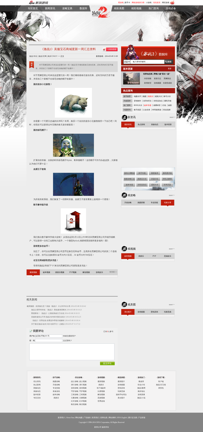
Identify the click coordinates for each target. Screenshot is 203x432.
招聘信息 (103, 418)
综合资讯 (37, 381)
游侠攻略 (74, 388)
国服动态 (37, 388)
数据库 (83, 8)
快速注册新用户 (69, 336)
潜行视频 (82, 385)
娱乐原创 (136, 28)
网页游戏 (165, 2)
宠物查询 (83, 24)
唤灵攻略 (74, 404)
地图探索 (67, 28)
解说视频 (136, 24)
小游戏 (148, 2)
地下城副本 (101, 388)
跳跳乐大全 (67, 24)
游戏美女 (119, 14)
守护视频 (82, 391)
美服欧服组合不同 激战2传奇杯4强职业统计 (48, 317)
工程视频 (82, 394)
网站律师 (112, 418)
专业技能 (56, 388)
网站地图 (78, 418)
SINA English (122, 418)
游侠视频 (82, 388)
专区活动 (37, 398)
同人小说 (154, 24)
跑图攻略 (56, 381)
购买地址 (154, 17)
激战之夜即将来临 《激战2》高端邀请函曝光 (48, 310)
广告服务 (87, 418)
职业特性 (83, 21)
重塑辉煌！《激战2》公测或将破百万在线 (47, 313)
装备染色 (56, 391)
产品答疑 (141, 418)
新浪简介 (61, 418)
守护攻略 (74, 391)
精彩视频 (136, 8)
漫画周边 (119, 28)
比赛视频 (101, 391)
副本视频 (136, 14)
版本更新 (50, 24)
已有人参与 (108, 331)
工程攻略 (74, 394)
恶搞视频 (101, 398)
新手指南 (67, 14)
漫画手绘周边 (121, 394)
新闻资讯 (50, 8)
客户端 (171, 14)
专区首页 (33, 14)
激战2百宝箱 (161, 385)
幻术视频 (82, 401)
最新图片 (121, 381)
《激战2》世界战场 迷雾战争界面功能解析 (48, 320)
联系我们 (95, 418)
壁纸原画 (119, 21)
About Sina (70, 418)
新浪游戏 (33, 21)
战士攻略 (74, 381)
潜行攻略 (74, 385)
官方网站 (33, 17)
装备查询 (83, 14)
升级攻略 (56, 385)
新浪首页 (33, 24)
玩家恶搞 (119, 24)
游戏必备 (171, 8)
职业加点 (67, 21)
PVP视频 (136, 21)
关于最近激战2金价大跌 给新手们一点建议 (48, 324)
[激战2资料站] (101, 17)
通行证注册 (132, 418)
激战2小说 (141, 398)
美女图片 (121, 398)
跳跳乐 (56, 398)
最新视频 (101, 381)
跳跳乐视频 (136, 17)
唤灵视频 (82, 404)
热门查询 (154, 8)
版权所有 (105, 427)
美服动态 (50, 21)
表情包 (171, 21)
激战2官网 (42, 56)
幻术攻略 (74, 401)
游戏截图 (119, 17)
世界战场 (101, 401)
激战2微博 (153, 14)
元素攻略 (74, 398)
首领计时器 (171, 17)
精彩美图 (119, 8)
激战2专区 (33, 56)
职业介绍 (67, 17)
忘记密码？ (67, 341)
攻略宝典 (67, 8)
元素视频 (82, 398)
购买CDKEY (53, 56)
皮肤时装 (83, 17)
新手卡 (127, 2)
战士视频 (82, 381)
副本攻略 (56, 394)
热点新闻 (50, 17)
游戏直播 (154, 21)
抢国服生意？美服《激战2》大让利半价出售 (53, 306)
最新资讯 (50, 14)
